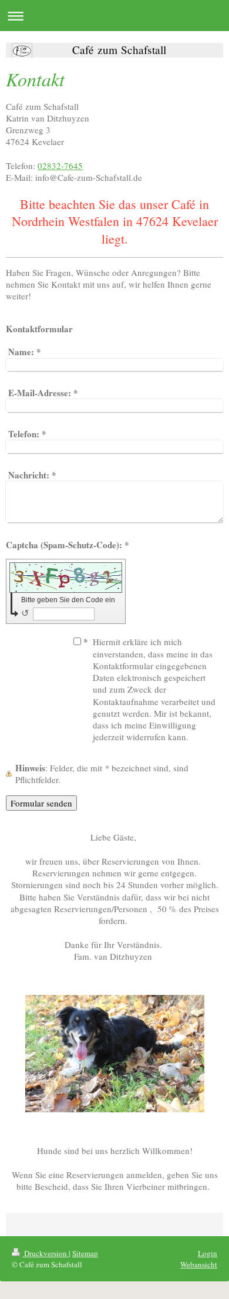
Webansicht (198, 1264)
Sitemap (85, 1253)
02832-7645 (60, 165)
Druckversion (45, 1253)
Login (207, 1253)
